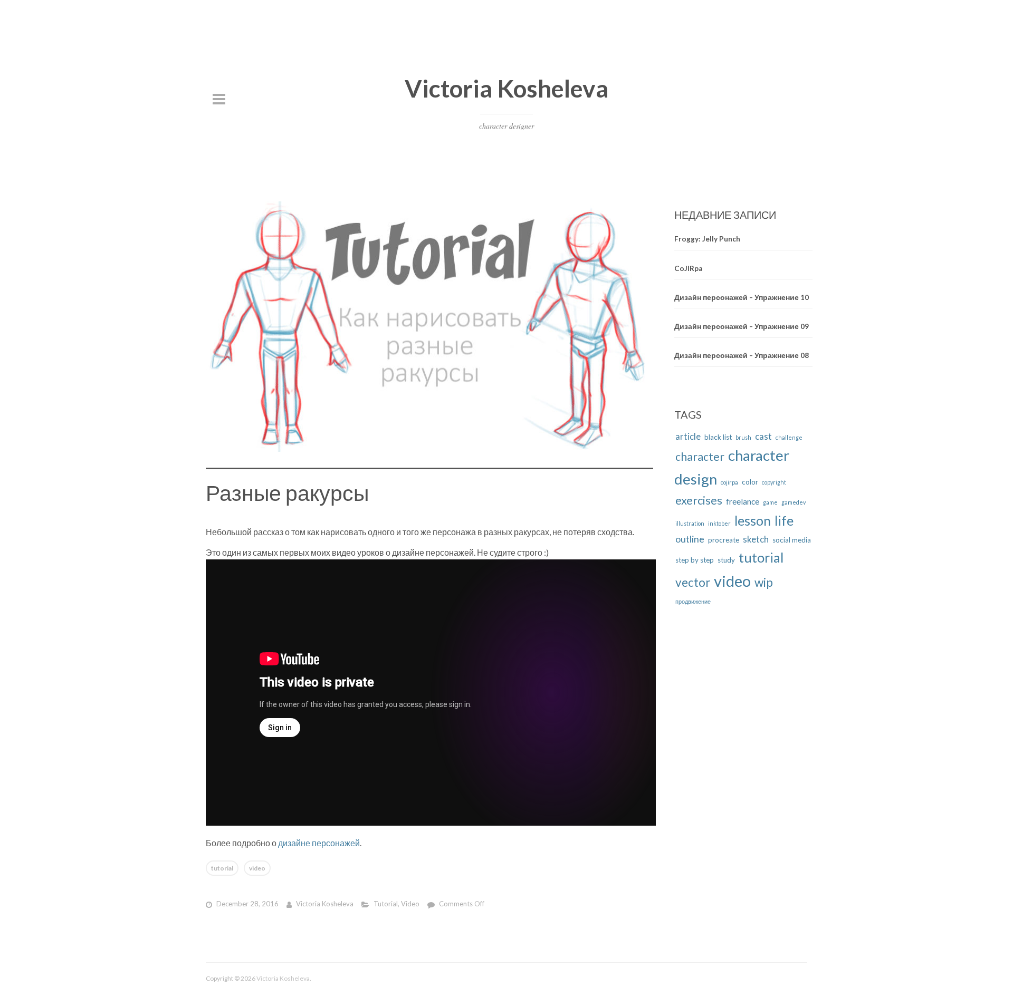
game (770, 502)
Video (410, 903)
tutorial (222, 868)
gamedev (793, 502)
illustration (689, 523)
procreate (723, 540)
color (750, 482)
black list (718, 437)
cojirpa (729, 482)
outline (689, 539)
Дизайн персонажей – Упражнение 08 (741, 355)
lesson (752, 520)
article (688, 436)
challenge (789, 437)
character (699, 456)
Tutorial (386, 903)
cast (763, 436)
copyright (774, 482)
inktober (719, 523)
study (726, 560)
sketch (756, 539)
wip (763, 582)
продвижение (693, 601)
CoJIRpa (688, 268)
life (784, 520)
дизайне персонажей (319, 843)
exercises (698, 500)
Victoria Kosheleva (506, 88)
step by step (694, 560)
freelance (742, 501)
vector (692, 582)
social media (791, 540)
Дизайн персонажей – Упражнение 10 (741, 297)
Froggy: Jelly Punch (707, 239)
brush (743, 437)
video (257, 868)
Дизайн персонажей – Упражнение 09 (741, 326)
